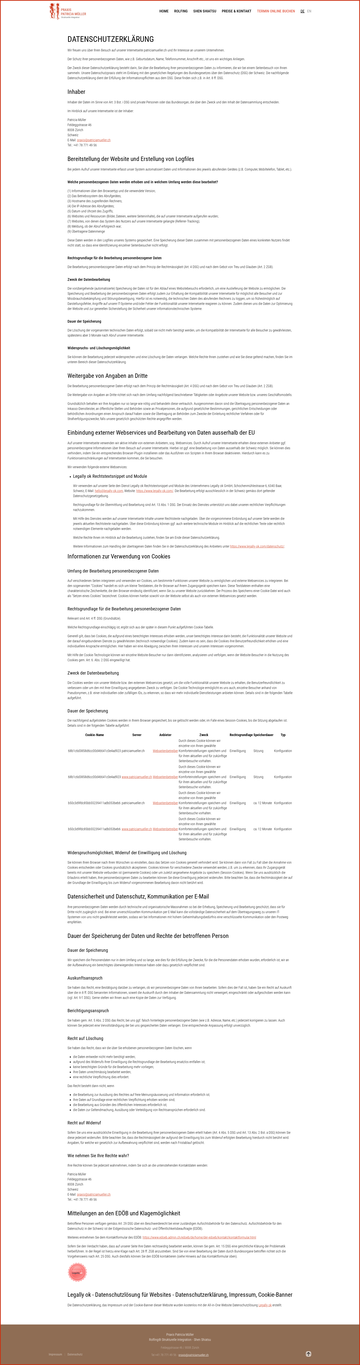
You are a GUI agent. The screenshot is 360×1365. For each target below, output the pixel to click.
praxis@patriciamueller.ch (94, 140)
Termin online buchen (276, 11)
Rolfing (181, 11)
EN (309, 11)
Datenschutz (75, 1354)
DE (302, 11)
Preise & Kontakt (236, 11)
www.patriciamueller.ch (137, 777)
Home (164, 11)
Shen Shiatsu (204, 11)
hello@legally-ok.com (109, 491)
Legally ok (265, 1305)
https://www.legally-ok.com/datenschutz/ (257, 546)
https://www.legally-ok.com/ (154, 491)
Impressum (55, 1354)
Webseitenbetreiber (165, 751)
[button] (308, 1354)
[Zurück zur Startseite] (68, 11)
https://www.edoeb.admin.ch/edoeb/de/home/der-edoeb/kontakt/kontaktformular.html (199, 1237)
